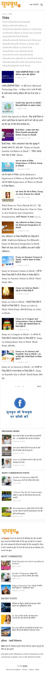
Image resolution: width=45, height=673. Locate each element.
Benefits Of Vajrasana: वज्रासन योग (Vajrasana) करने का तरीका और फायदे (26, 479)
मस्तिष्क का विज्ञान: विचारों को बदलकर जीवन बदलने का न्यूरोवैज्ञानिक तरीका (26, 605)
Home (4, 14)
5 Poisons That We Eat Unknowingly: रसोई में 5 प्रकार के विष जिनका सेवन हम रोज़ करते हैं (27, 495)
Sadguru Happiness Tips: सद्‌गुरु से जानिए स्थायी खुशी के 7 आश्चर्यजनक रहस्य (27, 587)
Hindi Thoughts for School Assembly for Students (28, 563)
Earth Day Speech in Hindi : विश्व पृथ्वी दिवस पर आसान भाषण (29, 104)
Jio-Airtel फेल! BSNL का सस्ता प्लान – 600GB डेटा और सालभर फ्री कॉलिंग (25, 617)
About (37, 669)
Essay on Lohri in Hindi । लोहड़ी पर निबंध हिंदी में (27, 289)
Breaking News (10, 431)
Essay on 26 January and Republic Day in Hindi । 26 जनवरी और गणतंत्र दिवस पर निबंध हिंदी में (29, 355)
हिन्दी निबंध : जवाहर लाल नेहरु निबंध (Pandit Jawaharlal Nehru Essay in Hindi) (27, 132)
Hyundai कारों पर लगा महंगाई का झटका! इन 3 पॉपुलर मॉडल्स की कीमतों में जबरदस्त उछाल (27, 629)
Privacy (24, 669)
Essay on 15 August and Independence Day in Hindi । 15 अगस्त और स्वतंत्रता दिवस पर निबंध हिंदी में (29, 322)
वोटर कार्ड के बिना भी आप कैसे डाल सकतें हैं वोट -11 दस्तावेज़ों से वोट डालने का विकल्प (27, 437)
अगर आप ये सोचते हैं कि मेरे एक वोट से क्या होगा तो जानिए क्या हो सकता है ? (26, 449)
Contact (31, 669)
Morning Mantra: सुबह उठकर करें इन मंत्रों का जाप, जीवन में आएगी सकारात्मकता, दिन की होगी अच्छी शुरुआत (27, 511)
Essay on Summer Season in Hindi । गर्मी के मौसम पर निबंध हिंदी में (29, 260)
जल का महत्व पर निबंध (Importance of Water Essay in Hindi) (29, 163)
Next (39, 386)
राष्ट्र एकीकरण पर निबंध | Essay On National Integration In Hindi (28, 225)
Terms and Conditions (13, 669)
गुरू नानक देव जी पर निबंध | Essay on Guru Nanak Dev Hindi (29, 193)
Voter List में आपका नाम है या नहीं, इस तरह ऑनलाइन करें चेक (27, 461)
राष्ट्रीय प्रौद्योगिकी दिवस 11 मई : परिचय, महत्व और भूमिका (28, 73)
